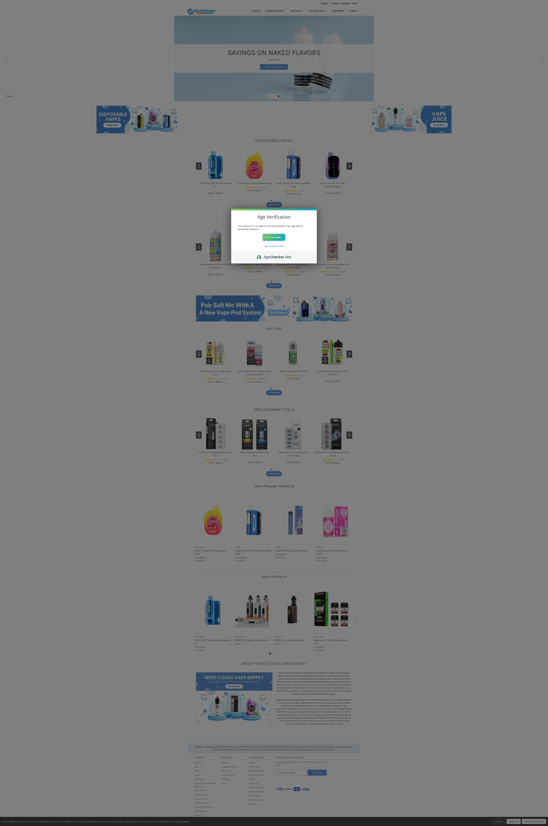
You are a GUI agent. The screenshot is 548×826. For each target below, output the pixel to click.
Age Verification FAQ (274, 246)
